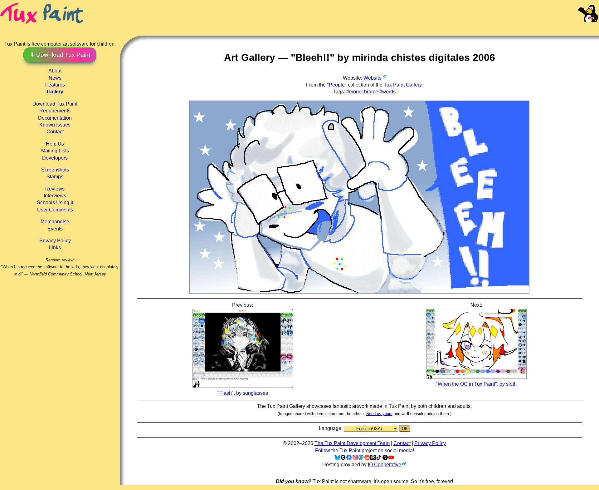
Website (372, 78)
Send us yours (379, 413)
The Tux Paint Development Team (352, 443)
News (55, 78)
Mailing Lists (55, 150)
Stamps (54, 176)
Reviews (55, 188)
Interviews (55, 195)
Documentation (55, 118)
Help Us (55, 143)
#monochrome (362, 91)
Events (55, 228)
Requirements (55, 110)
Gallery (55, 91)
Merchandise (55, 221)
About (54, 70)
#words (387, 91)
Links (55, 247)
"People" (337, 84)
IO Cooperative (384, 464)
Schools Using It (55, 202)
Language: (331, 428)
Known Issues (55, 124)
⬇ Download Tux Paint (60, 55)
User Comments (55, 209)
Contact (55, 131)
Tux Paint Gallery (402, 84)
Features (55, 84)
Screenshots (55, 169)
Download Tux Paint (54, 103)
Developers (55, 158)
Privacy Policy (55, 240)
